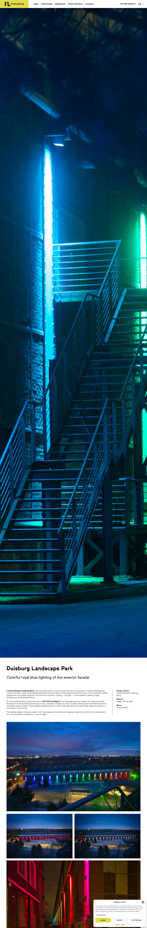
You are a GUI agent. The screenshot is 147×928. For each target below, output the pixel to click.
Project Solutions (75, 4)
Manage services (101, 915)
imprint (118, 924)
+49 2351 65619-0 (127, 4)
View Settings (136, 920)
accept (103, 920)
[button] (143, 902)
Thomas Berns (122, 708)
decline (119, 920)
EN (139, 4)
